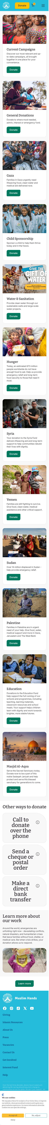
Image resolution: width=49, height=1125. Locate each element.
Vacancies (8, 1047)
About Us (8, 1032)
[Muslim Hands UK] (6, 5)
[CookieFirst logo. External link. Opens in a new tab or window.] (3, 1095)
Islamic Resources (13, 1024)
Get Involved (9, 1062)
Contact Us (9, 1054)
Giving (6, 1017)
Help (5, 1077)
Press (6, 1039)
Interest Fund (10, 1069)
